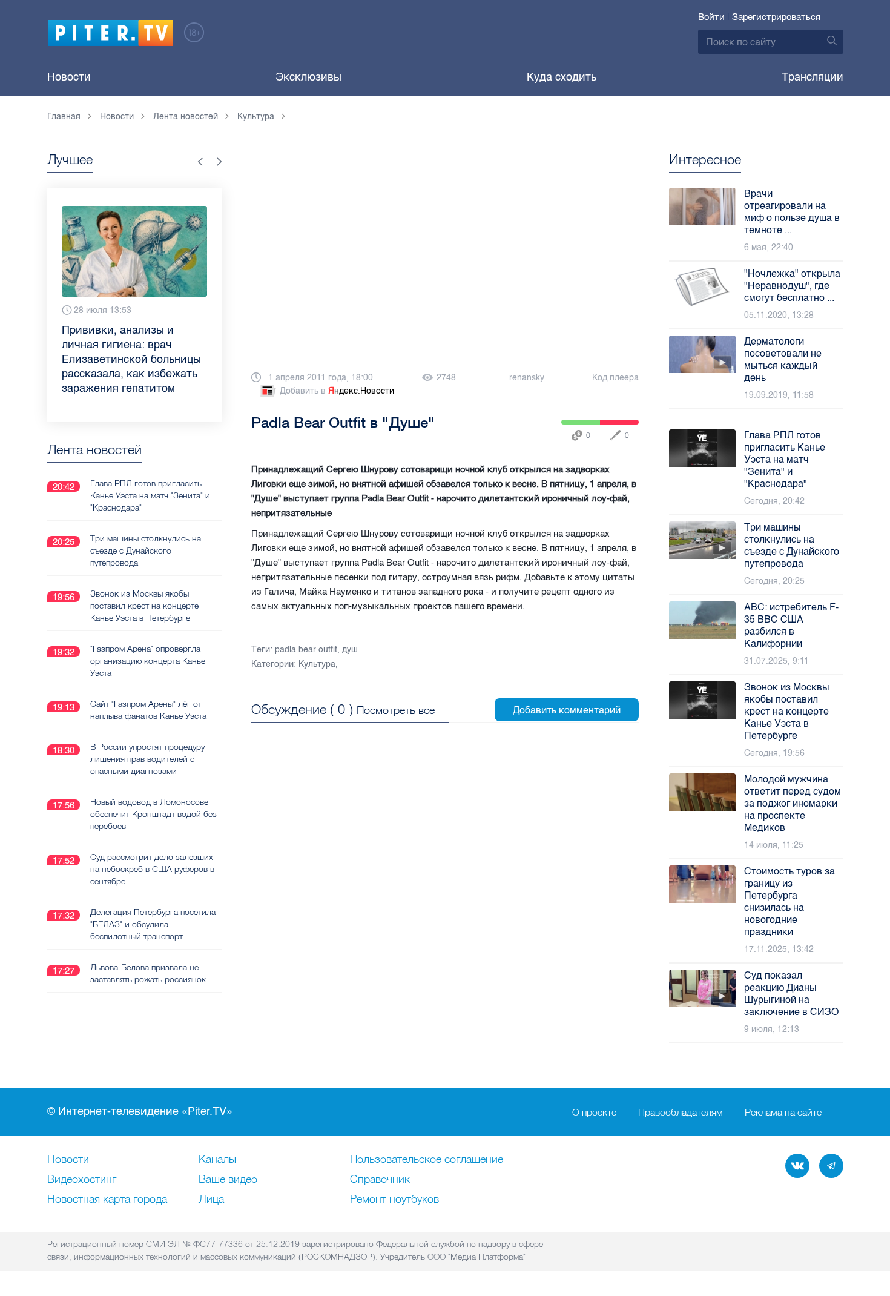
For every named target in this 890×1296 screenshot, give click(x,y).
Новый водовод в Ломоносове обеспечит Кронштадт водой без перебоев (153, 813)
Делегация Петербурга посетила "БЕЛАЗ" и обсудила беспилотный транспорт (153, 924)
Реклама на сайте (783, 1112)
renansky (526, 377)
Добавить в (337, 391)
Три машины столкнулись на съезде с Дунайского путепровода (145, 550)
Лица (211, 1200)
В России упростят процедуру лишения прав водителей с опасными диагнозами (147, 758)
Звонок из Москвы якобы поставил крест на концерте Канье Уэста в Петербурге (144, 605)
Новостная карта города (107, 1200)
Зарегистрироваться (776, 17)
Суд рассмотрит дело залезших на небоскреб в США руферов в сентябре (152, 869)
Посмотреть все (396, 710)
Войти (711, 17)
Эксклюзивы (308, 77)
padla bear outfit (306, 649)
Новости (69, 77)
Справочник (380, 1180)
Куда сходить (561, 77)
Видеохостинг (81, 1180)
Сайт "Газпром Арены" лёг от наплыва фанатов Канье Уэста (148, 709)
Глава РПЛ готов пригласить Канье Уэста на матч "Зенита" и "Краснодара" (150, 495)
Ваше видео (228, 1180)
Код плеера (615, 377)
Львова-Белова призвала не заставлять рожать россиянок (148, 973)
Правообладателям (680, 1112)
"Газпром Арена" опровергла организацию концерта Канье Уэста (147, 660)
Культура (316, 664)
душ (350, 649)
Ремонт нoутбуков (394, 1200)
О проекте (594, 1112)
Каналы (217, 1160)
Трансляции (812, 77)
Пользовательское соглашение (426, 1160)
